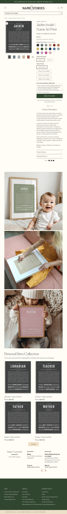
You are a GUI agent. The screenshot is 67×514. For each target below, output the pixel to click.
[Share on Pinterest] (51, 160)
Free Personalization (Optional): (46, 83)
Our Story (25, 492)
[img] (14, 454)
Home (6, 18)
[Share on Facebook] (49, 160)
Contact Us (45, 492)
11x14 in (49, 60)
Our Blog (24, 497)
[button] (5, 8)
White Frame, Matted (44, 71)
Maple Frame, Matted (44, 79)
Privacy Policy (45, 499)
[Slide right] (62, 2)
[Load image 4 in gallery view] (23, 57)
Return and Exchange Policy (50, 497)
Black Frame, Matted (43, 75)
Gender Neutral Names (11, 494)
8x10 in (40, 60)
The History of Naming (28, 502)
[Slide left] (5, 2)
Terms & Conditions (47, 502)
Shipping (39, 39)
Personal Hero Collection (11, 492)
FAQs (43, 494)
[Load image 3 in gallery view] (19, 57)
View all (33, 444)
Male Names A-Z (9, 497)
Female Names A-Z (9, 499)
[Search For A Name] (61, 13)
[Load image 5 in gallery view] (28, 57)
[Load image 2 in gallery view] (14, 57)
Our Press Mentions (28, 499)
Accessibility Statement (48, 504)
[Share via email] (53, 160)
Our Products (26, 494)
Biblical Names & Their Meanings (31, 504)
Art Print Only (41, 67)
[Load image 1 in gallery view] (9, 57)
